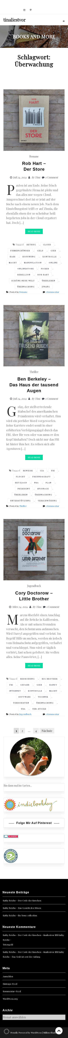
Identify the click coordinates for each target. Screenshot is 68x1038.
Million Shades (50, 1032)
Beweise (28, 470)
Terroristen (21, 703)
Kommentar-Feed (12, 991)
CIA (42, 470)
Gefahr (25, 685)
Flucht (20, 476)
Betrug (31, 244)
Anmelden (8, 976)
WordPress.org (10, 998)
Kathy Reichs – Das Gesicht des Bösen (22, 907)
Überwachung (26, 286)
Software (24, 697)
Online (53, 262)
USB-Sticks (39, 709)
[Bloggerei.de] (11, 836)
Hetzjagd (21, 482)
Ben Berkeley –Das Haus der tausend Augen (34, 385)
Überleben (48, 280)
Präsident (24, 488)
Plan (48, 482)
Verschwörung (47, 500)
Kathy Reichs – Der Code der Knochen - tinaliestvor (28, 935)
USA (23, 709)
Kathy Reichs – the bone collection (20, 915)
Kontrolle (50, 256)
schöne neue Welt (23, 280)
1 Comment (51, 177)
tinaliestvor (14, 20)
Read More (34, 231)
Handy (53, 685)
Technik (43, 697)
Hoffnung (29, 256)
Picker (45, 268)
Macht (13, 262)
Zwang (46, 286)
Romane (34, 156)
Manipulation (33, 262)
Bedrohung (27, 679)
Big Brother (50, 679)
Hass (12, 256)
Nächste (47, 731)
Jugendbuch (34, 586)
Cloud (47, 244)
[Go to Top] (59, 1031)
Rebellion (23, 274)
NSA (36, 482)
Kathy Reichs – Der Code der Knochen (22, 900)
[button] (6, 1031)
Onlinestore (25, 268)
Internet (15, 691)
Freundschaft (41, 476)
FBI (53, 470)
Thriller (34, 372)
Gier (53, 250)
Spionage (43, 488)
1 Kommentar (52, 291)
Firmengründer (20, 250)
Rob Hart (43, 274)
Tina (37, 177)
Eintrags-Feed (10, 983)
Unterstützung (20, 500)
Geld (40, 250)
